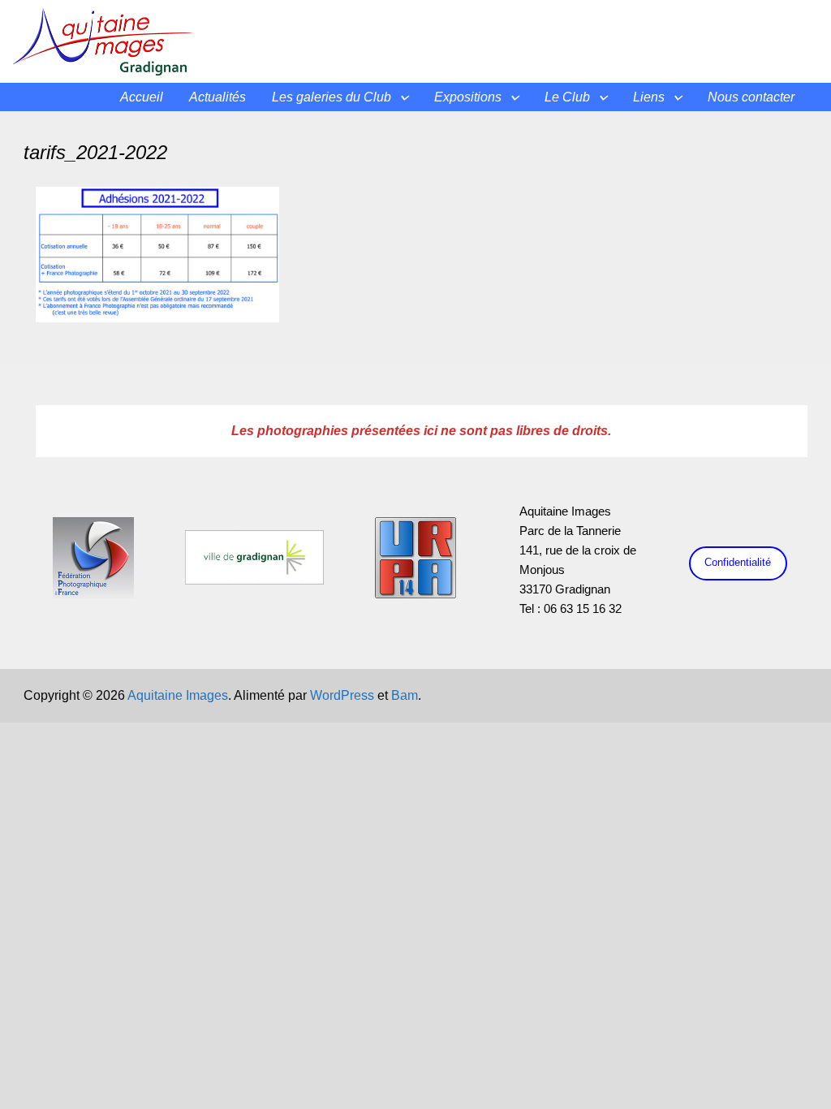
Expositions (468, 97)
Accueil (141, 97)
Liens (649, 97)
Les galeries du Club (331, 97)
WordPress (342, 695)
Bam (404, 695)
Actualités (217, 97)
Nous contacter (751, 97)
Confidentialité (737, 562)
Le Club (567, 97)
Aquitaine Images (177, 695)
